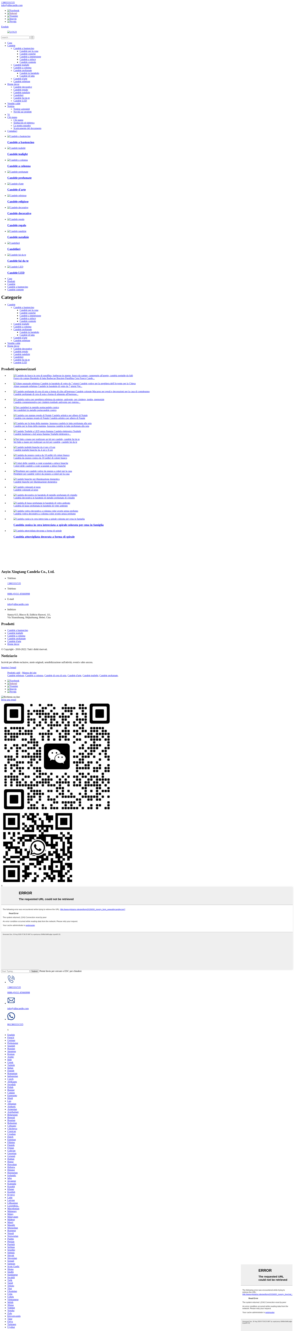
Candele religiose (21, 81)
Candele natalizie (21, 92)
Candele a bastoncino (23, 48)
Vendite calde (13, 103)
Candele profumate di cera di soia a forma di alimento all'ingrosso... (45, 394)
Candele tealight (21, 65)
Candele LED (20, 100)
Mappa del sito (29, 672)
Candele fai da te (21, 98)
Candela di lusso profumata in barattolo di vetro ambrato (40, 505)
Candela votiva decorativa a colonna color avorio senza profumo (44, 513)
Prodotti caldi (13, 672)
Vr (8, 114)
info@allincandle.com (18, 604)
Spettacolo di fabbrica (23, 122)
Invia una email (8, 699)
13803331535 (14, 583)
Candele (11, 45)
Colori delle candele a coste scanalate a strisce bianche (39, 466)
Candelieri (18, 95)
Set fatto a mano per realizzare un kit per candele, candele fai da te (45, 442)
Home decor (13, 84)
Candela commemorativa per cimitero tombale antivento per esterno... (46, 402)
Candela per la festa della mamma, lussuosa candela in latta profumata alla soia (51, 426)
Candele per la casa (29, 51)
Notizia (10, 106)
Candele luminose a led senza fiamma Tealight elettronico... (42, 434)
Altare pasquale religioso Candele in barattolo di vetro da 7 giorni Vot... (47, 386)
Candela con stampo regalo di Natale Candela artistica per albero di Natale (49, 418)
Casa (9, 43)
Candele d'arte (20, 78)
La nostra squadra (22, 125)
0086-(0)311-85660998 (18, 594)
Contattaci (12, 131)
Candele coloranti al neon (25, 489)
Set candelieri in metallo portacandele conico (35, 410)
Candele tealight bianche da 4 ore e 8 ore (33, 450)
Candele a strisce (28, 59)
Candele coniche (28, 54)
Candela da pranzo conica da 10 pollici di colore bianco (40, 458)
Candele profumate (22, 70)
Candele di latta (27, 76)
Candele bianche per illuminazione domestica (35, 482)
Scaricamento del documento (27, 128)
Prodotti (11, 281)
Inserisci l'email (8, 667)
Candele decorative (22, 87)
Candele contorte (28, 62)
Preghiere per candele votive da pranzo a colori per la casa (41, 474)
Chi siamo (12, 117)
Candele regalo (20, 89)
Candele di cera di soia (55, 675)
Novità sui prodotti (22, 111)
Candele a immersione (30, 56)
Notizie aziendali (21, 109)
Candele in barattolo (29, 73)
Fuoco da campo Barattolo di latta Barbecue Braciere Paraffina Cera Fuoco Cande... (54, 378)
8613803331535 (15, 1024)
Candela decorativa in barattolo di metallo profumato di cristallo (44, 497)
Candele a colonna (22, 67)
